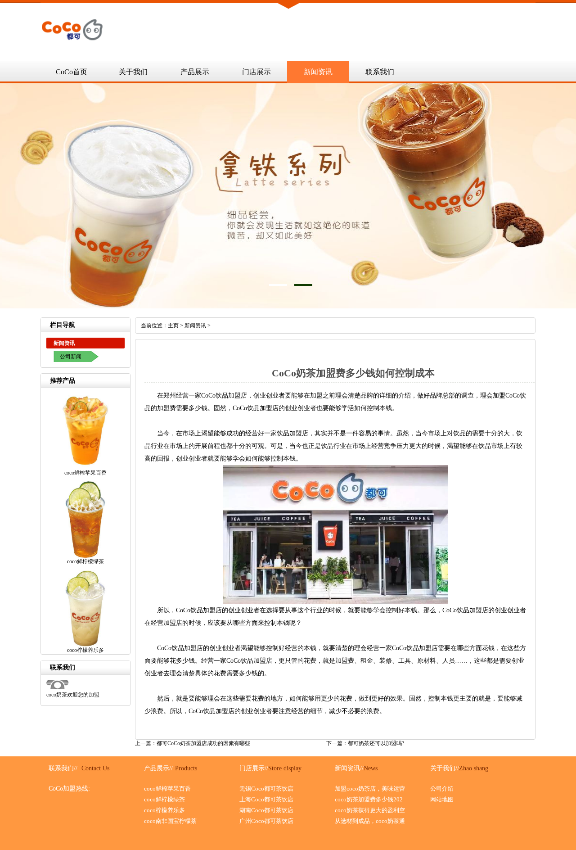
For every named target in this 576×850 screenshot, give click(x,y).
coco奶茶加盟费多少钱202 (369, 799)
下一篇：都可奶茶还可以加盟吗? (365, 743)
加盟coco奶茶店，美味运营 (370, 788)
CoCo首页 (71, 72)
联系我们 (379, 72)
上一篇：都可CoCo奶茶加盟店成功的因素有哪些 (192, 743)
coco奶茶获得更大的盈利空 (370, 810)
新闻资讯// (349, 768)
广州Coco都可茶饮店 (266, 821)
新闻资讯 (318, 72)
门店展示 (256, 72)
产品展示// (158, 768)
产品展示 (194, 72)
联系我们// (63, 768)
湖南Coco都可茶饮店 (266, 810)
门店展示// (253, 768)
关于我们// (444, 768)
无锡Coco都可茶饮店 (266, 788)
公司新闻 (70, 356)
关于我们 (133, 72)
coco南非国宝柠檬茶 (170, 821)
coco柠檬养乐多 (164, 810)
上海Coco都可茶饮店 (266, 799)
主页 (173, 325)
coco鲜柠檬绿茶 (164, 799)
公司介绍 (442, 788)
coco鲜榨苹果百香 (167, 788)
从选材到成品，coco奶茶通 (370, 821)
